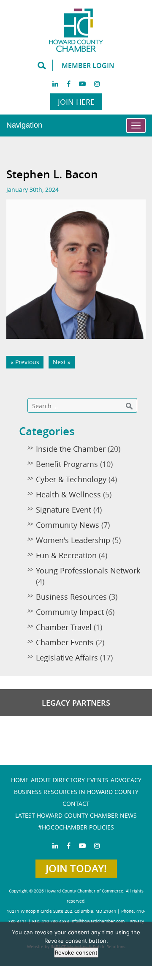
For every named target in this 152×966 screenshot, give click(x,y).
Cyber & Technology (71, 479)
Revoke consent (76, 952)
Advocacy (126, 780)
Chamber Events (65, 642)
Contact (76, 804)
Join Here (76, 102)
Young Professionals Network (88, 570)
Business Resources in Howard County (76, 792)
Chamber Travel (64, 627)
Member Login (88, 65)
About (41, 780)
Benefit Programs (67, 464)
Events (98, 780)
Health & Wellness (68, 494)
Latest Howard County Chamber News (76, 815)
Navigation (24, 125)
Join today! (76, 868)
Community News (67, 525)
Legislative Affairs (67, 657)
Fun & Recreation (66, 555)
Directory (69, 780)
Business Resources (71, 597)
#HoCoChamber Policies (76, 827)
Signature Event (63, 510)
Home (20, 780)
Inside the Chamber (71, 449)
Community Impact (70, 612)
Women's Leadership (73, 540)
